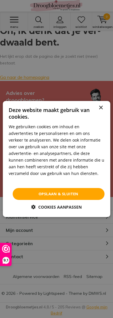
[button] (56, 207)
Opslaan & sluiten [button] (59, 193)
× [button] (101, 108)
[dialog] (56, 159)
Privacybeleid (21, 180)
